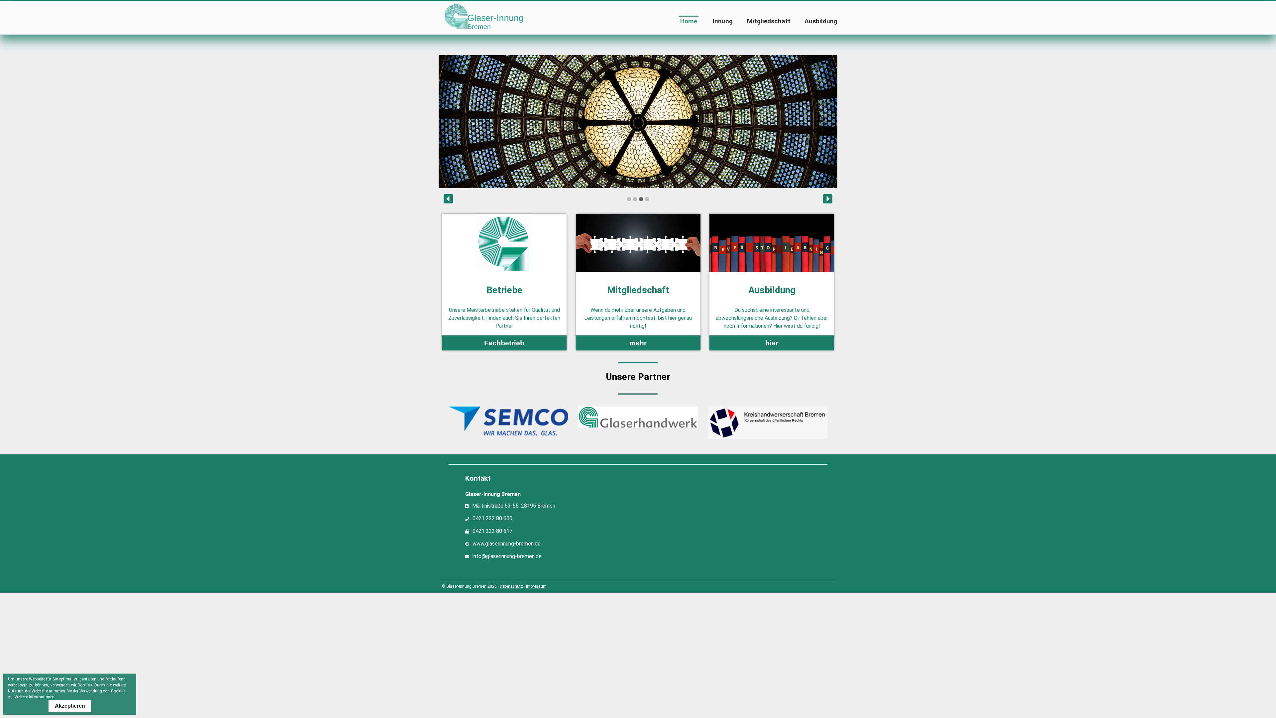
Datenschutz (511, 586)
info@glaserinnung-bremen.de (507, 556)
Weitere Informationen (34, 697)
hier (771, 343)
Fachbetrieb (504, 343)
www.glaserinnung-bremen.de (507, 544)
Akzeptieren (70, 706)
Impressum (536, 586)
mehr (638, 343)
